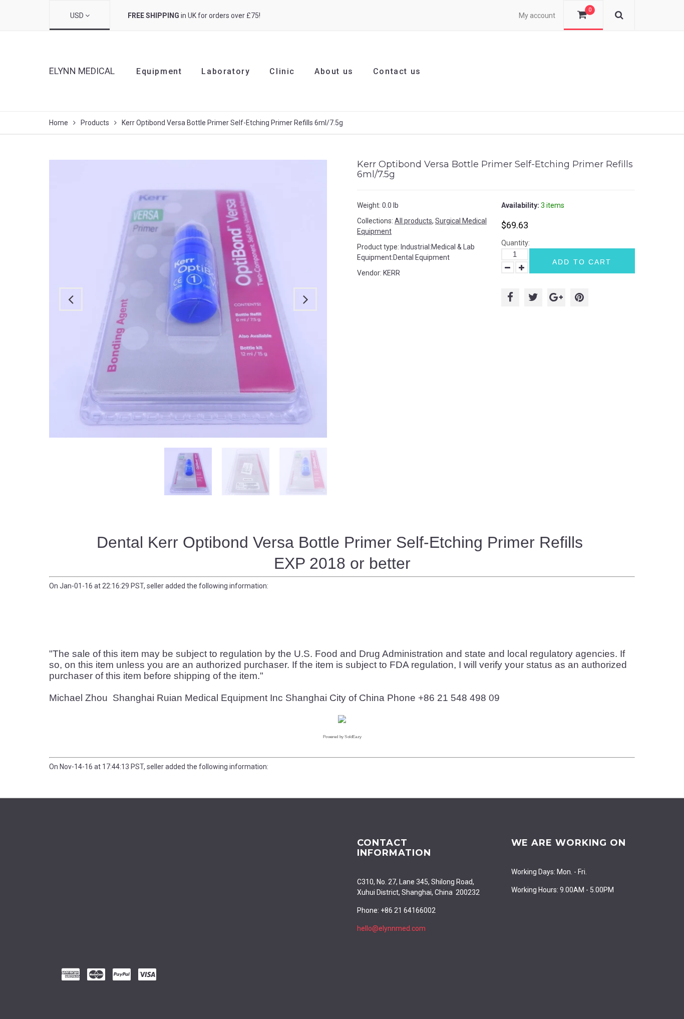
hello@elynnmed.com (391, 928)
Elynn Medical (82, 71)
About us (334, 71)
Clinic (282, 71)
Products (95, 123)
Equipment (159, 71)
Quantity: (515, 243)
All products (413, 221)
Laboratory (225, 71)
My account (537, 16)
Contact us (397, 71)
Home (58, 123)
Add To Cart (581, 262)
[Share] (510, 297)
